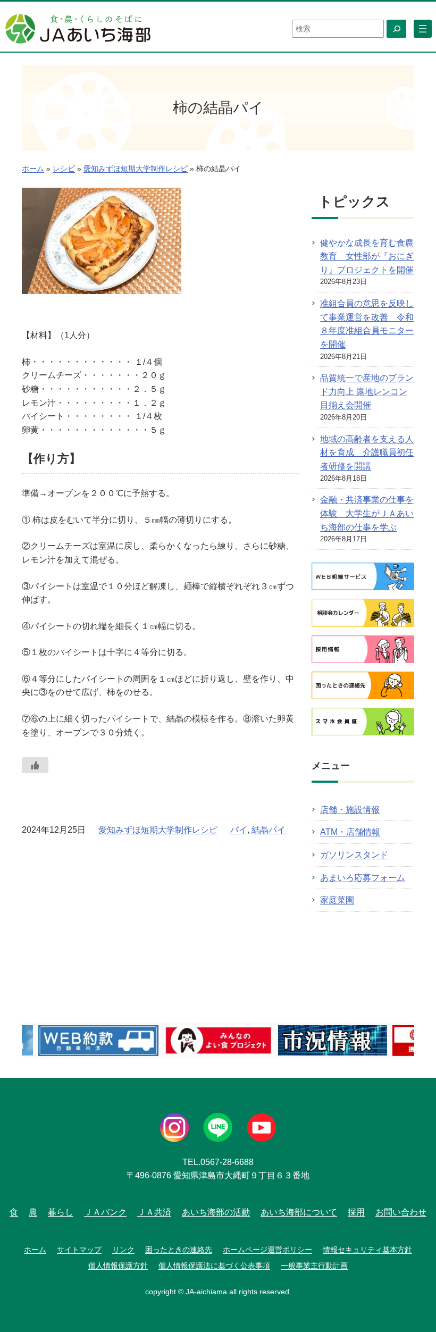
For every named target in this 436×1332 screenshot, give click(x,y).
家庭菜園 (337, 899)
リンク (123, 1249)
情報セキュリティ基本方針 (367, 1249)
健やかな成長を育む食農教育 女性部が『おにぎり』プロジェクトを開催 (367, 256)
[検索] (396, 29)
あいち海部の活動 (216, 1212)
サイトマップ (79, 1249)
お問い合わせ (400, 1212)
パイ (238, 829)
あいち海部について (299, 1212)
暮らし (60, 1212)
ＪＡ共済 (154, 1212)
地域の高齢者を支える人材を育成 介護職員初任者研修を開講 (367, 452)
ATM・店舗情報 (350, 831)
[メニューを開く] (423, 29)
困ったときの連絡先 (178, 1249)
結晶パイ (268, 829)
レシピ (64, 169)
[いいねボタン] (35, 765)
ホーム (33, 169)
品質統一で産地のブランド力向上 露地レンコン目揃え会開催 (367, 391)
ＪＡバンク (105, 1212)
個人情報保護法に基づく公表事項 (214, 1265)
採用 (356, 1212)
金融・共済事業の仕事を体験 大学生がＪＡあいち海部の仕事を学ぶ (367, 513)
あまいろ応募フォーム (362, 877)
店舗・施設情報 (350, 809)
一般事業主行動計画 (314, 1265)
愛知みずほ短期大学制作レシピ (135, 169)
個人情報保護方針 (118, 1265)
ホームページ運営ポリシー (267, 1249)
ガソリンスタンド (354, 854)
